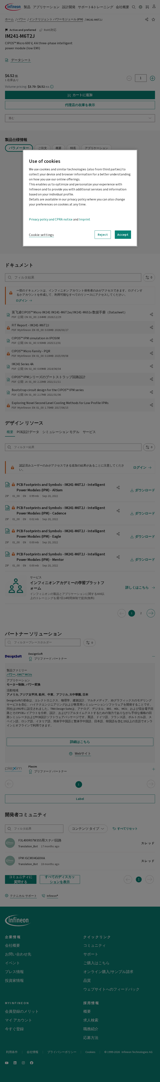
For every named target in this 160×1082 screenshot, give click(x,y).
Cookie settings (41, 235)
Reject (103, 234)
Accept (123, 234)
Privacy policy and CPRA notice (50, 219)
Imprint (84, 219)
